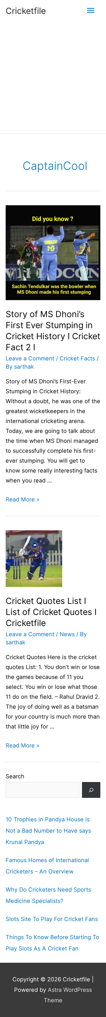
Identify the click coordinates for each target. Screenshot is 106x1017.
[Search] (91, 790)
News (67, 634)
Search (15, 776)
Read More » (23, 499)
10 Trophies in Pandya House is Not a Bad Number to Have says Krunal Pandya (48, 830)
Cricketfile (26, 11)
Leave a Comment (30, 358)
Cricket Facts (77, 358)
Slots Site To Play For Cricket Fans (52, 919)
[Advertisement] (53, 77)
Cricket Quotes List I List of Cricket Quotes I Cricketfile (51, 612)
